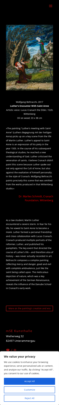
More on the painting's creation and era (29, 308)
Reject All (29, 398)
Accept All (29, 381)
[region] (29, 378)
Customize (29, 389)
